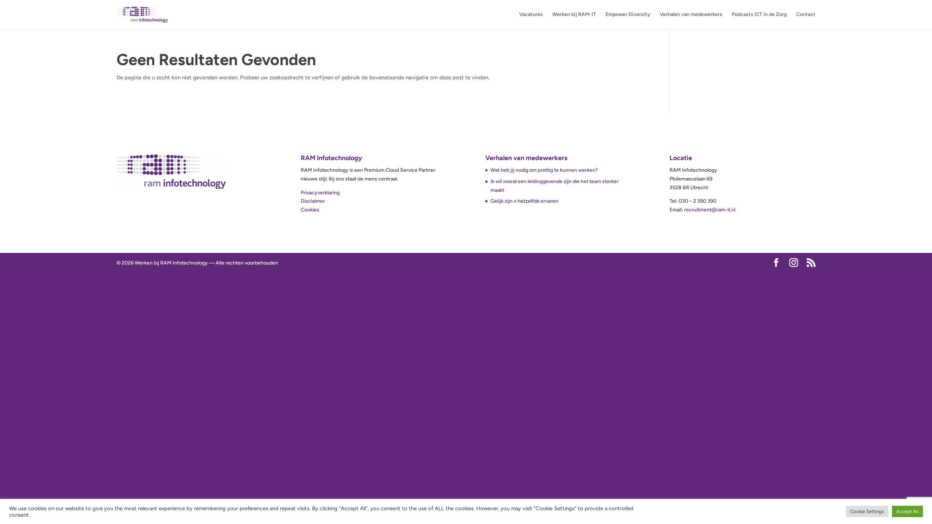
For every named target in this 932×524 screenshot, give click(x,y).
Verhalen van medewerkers (691, 14)
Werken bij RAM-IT (574, 14)
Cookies (310, 210)
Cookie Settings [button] (867, 511)
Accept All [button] (907, 511)
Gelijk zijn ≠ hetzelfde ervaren (524, 201)
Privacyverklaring (320, 193)
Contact (806, 14)
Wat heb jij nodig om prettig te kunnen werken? (544, 170)
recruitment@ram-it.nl (709, 210)
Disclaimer (313, 201)
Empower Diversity (627, 14)
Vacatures (531, 14)
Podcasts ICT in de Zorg (759, 14)
